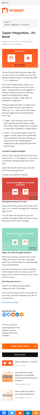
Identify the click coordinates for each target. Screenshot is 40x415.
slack (9, 208)
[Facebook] (4, 314)
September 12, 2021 (23, 398)
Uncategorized (16, 44)
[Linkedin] (17, 314)
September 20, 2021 (23, 384)
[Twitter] (9, 314)
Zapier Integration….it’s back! (26, 362)
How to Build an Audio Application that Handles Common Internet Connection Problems (11, 330)
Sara (31, 42)
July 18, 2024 (20, 366)
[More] (22, 314)
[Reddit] (13, 314)
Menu (6, 3)
